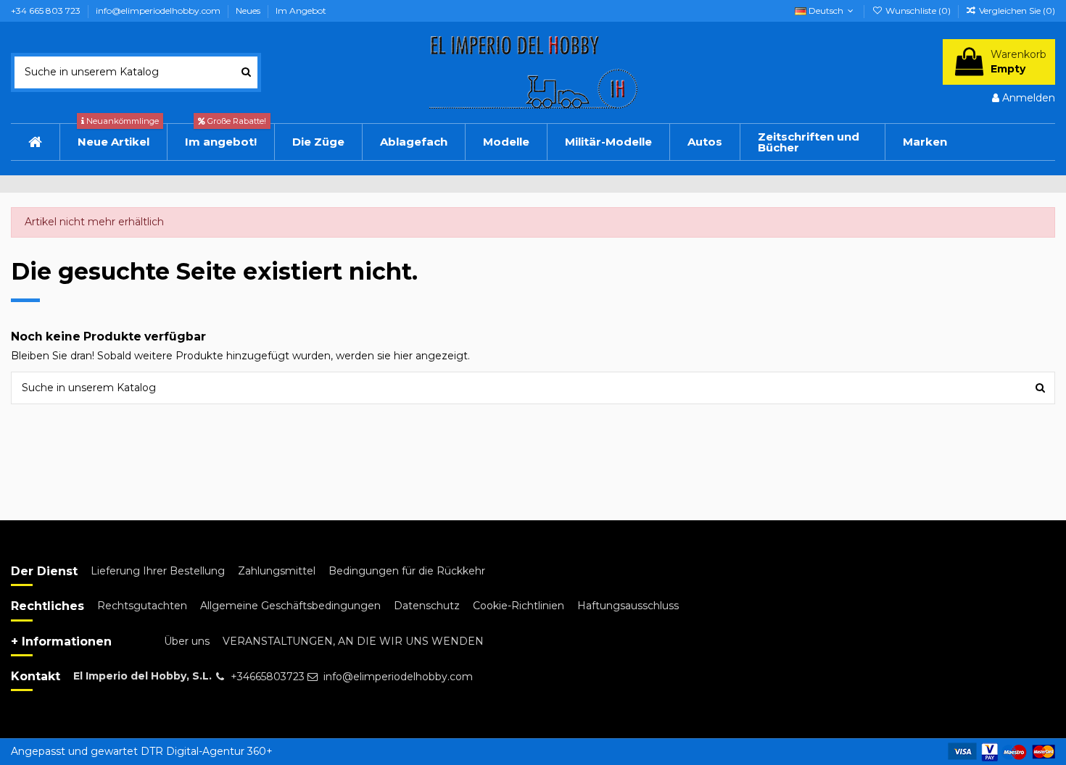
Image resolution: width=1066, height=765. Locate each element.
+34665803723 (268, 676)
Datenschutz (427, 605)
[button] (704, 142)
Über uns (187, 641)
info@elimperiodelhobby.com (159, 10)
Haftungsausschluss (628, 605)
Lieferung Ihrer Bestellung (158, 570)
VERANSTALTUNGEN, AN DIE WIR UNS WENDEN (353, 641)
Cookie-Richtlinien (518, 605)
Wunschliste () (917, 10)
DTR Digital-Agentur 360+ (207, 751)
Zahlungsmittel (276, 570)
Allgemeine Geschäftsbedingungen (290, 605)
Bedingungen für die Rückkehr (407, 570)
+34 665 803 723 (47, 10)
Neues (249, 10)
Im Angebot (301, 10)
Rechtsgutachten (142, 605)
